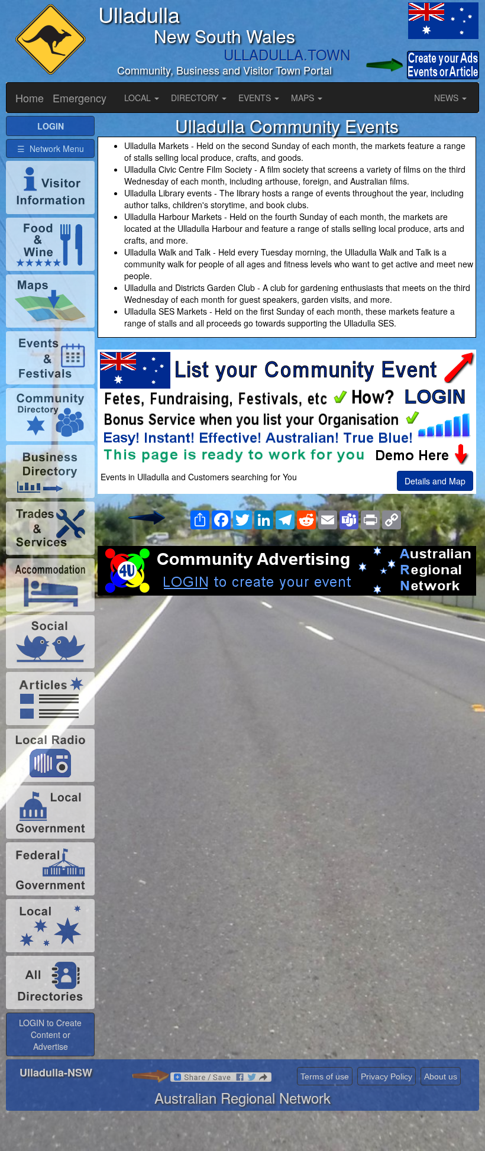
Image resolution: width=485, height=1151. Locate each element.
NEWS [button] (447, 98)
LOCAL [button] (138, 98)
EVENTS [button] (255, 98)
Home (29, 97)
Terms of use (324, 1076)
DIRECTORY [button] (196, 98)
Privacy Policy (386, 1076)
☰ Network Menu (50, 148)
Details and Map (435, 481)
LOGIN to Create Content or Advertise (50, 1034)
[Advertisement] (286, 690)
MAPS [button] (303, 98)
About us (440, 1076)
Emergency (79, 97)
